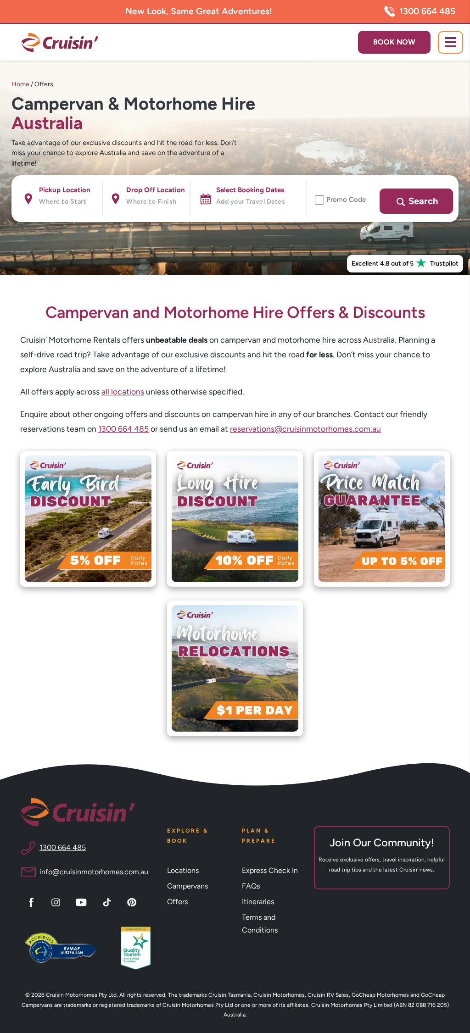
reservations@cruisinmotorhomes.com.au (305, 428)
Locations (183, 870)
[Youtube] (82, 901)
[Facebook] (32, 901)
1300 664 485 (427, 11)
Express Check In (270, 870)
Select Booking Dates (250, 190)
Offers (177, 901)
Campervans (187, 886)
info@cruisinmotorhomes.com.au (93, 871)
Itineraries (258, 901)
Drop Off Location (155, 190)
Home (21, 84)
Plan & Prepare (259, 836)
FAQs (251, 886)
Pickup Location (64, 190)
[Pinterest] (133, 901)
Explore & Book (187, 836)
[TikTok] (108, 901)
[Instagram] (57, 901)
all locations (122, 391)
